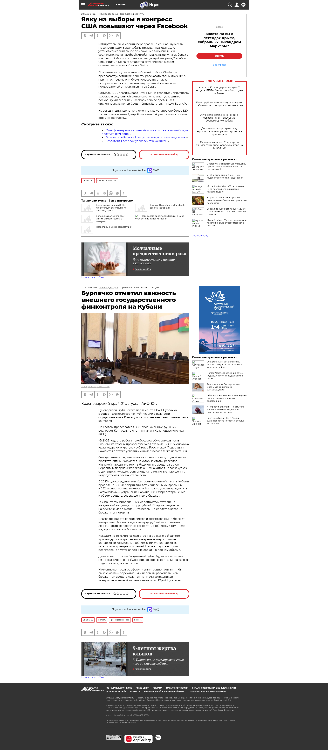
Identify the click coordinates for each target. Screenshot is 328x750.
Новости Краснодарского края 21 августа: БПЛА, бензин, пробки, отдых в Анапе (219, 90)
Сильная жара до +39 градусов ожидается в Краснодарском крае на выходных (219, 145)
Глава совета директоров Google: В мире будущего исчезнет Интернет (159, 217)
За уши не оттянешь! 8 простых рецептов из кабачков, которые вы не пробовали (227, 200)
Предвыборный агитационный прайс (164, 691)
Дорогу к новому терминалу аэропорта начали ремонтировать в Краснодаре (219, 131)
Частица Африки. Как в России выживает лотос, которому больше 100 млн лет (225, 421)
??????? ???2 (200, 236)
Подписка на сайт (116, 691)
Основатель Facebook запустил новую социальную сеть (146, 137)
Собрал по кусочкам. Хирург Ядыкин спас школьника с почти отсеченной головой (226, 212)
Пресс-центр (142, 688)
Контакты (135, 691)
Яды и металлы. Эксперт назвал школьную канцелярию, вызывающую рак (223, 387)
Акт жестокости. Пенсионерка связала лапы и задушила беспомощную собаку (219, 117)
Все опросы (219, 65)
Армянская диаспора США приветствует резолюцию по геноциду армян (111, 208)
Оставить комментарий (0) (164, 154)
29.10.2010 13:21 (88, 14)
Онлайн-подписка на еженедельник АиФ (214, 688)
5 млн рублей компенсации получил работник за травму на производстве (219, 104)
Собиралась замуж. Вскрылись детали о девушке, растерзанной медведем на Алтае (224, 364)
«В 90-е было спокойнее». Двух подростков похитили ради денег (225, 176)
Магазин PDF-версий (177, 688)
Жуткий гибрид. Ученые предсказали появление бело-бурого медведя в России (227, 223)
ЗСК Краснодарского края (95, 386)
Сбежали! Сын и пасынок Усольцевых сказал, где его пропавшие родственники (227, 398)
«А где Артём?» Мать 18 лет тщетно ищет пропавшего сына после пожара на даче (225, 189)
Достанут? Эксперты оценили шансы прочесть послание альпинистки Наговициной (226, 166)
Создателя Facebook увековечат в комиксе (136, 141)
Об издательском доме (119, 688)
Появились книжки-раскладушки (114, 227)
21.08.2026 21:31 (89, 287)
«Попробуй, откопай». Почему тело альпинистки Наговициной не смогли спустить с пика (225, 409)
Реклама (157, 688)
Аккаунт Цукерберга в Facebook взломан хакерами (167, 206)
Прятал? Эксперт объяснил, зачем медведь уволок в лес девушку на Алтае (225, 376)
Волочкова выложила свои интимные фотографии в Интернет (110, 219)
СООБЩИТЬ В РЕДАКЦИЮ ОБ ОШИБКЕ (207, 691)
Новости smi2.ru (92, 277)
